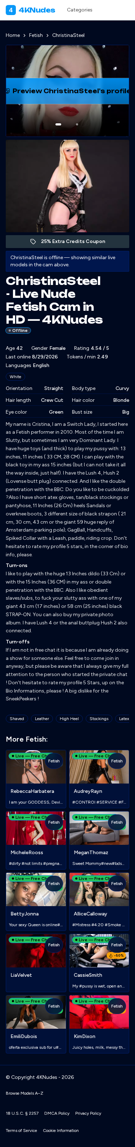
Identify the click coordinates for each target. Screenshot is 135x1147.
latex (124, 718)
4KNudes (32, 10)
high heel (69, 718)
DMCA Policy (56, 1113)
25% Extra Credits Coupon (77, 243)
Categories (80, 10)
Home (13, 35)
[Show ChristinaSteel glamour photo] (77, 124)
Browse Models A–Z (24, 1093)
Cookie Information (61, 1130)
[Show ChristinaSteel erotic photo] (58, 124)
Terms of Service (21, 1130)
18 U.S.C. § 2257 (22, 1113)
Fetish (36, 35)
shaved (17, 718)
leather (42, 718)
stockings (99, 718)
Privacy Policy (88, 1113)
